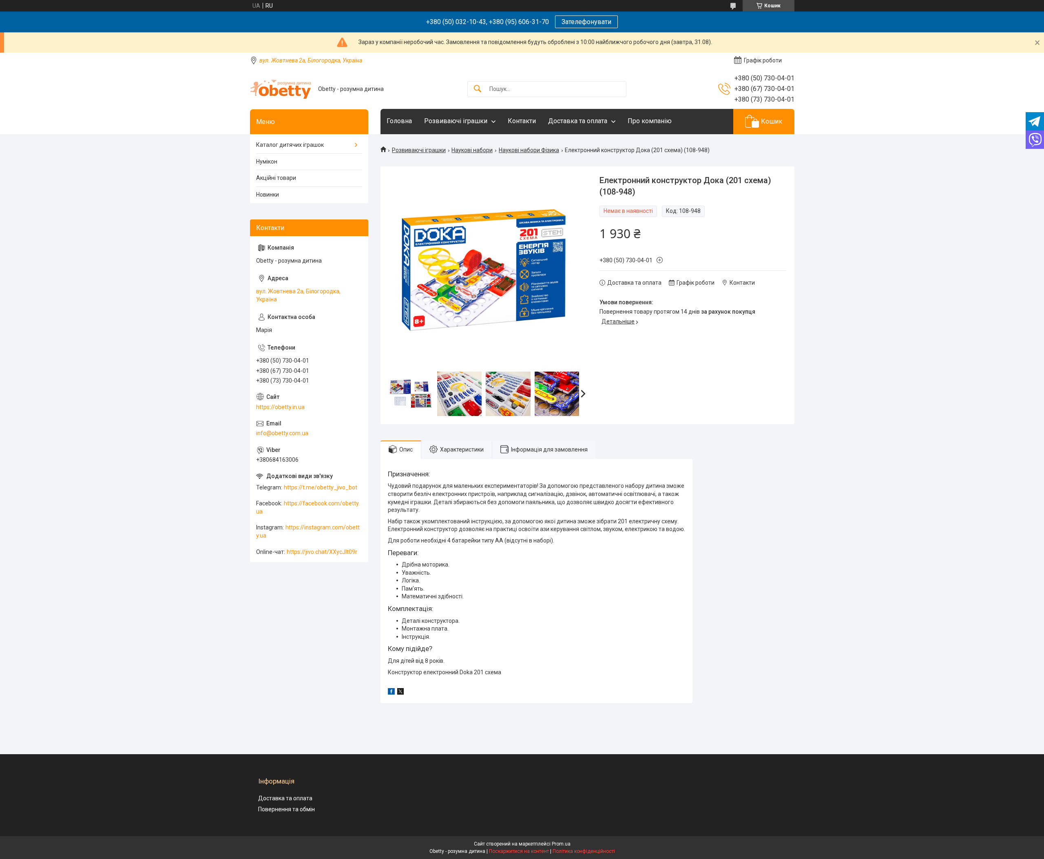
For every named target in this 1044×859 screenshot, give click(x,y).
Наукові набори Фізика (529, 150)
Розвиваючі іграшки (455, 121)
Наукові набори (472, 150)
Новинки (267, 194)
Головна (399, 121)
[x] (400, 692)
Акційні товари (276, 178)
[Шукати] (477, 89)
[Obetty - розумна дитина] (281, 89)
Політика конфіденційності (584, 851)
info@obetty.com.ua (282, 433)
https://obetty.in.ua (280, 407)
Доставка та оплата (577, 121)
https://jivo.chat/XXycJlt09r (322, 552)
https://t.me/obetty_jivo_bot (320, 487)
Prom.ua (561, 844)
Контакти (522, 121)
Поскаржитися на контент (519, 851)
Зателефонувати (586, 22)
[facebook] (391, 692)
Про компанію (650, 121)
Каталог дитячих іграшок (290, 145)
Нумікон (266, 161)
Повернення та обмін (286, 809)
